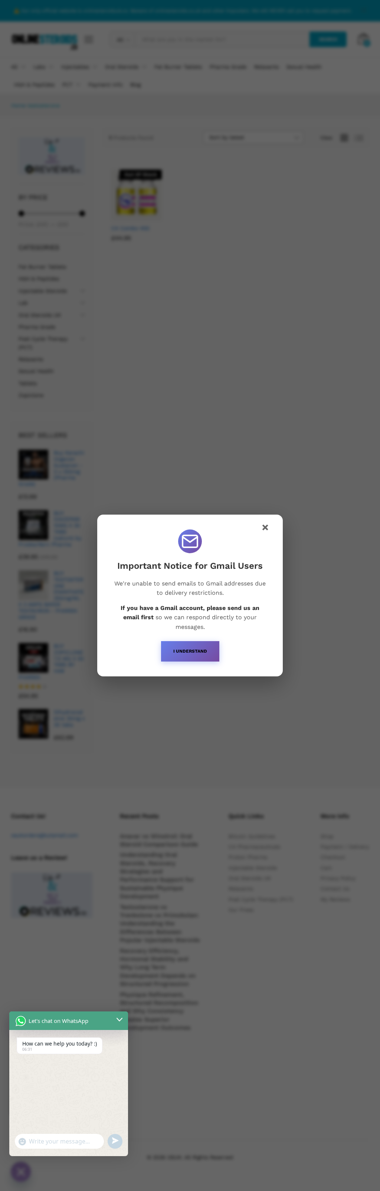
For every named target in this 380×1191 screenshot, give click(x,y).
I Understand (190, 651)
